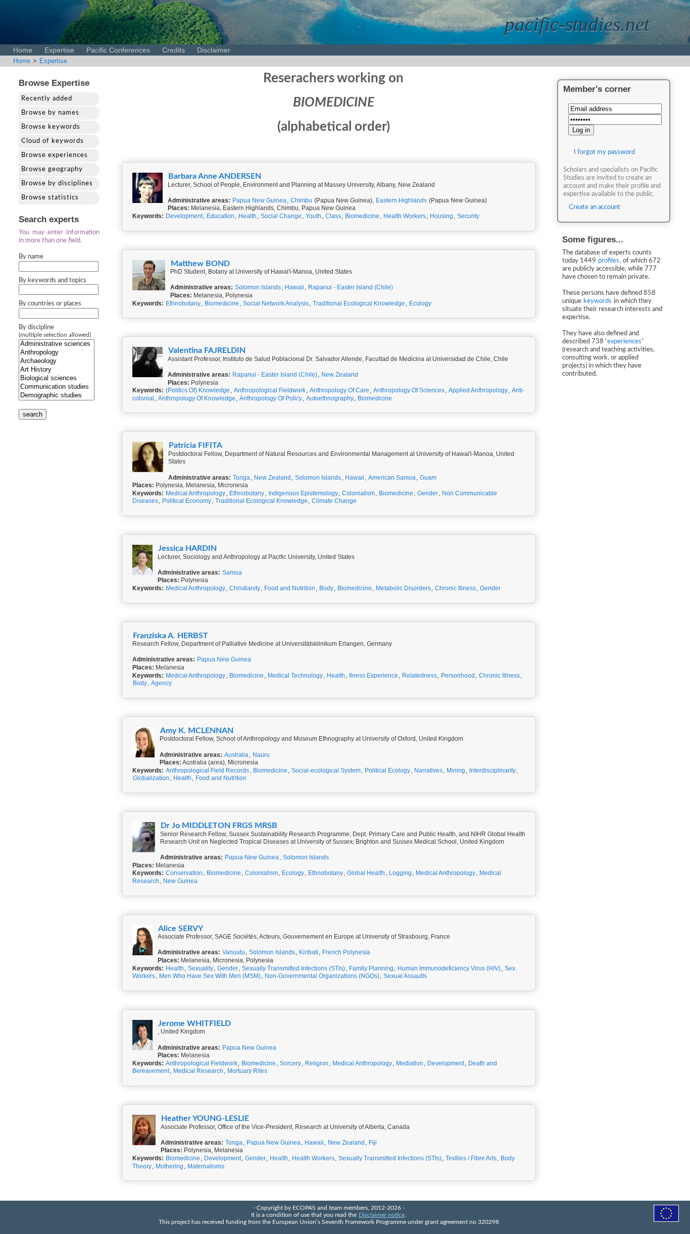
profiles (608, 261)
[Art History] (56, 370)
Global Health (366, 873)
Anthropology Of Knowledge (196, 398)
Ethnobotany (183, 303)
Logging (400, 873)
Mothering (169, 1166)
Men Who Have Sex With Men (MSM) (210, 976)
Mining (456, 770)
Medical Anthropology (195, 493)
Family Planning (371, 968)
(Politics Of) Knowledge (198, 390)
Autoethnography (330, 398)
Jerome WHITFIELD (194, 1023)
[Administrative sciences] (56, 344)
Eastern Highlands (401, 200)
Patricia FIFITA (195, 445)
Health (247, 216)
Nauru (261, 754)
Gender (427, 493)
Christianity (244, 588)
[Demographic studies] (56, 395)
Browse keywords (50, 127)
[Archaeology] (56, 361)
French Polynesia (346, 952)
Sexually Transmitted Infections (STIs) (293, 968)
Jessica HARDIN (187, 548)
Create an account (594, 207)
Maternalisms (205, 1166)
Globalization (151, 778)
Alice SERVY (180, 928)
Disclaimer (213, 50)
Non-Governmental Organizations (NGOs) (322, 976)
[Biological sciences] (56, 378)
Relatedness (419, 675)
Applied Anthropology (478, 390)
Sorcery (290, 1063)
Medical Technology (295, 675)
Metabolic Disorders (403, 588)
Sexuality (200, 968)
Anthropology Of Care (339, 390)
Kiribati (308, 952)
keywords (597, 301)
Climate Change (334, 500)
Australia (236, 754)
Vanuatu (233, 952)
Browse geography (52, 169)
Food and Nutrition (289, 588)
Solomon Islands (258, 287)
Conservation (184, 873)
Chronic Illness (455, 588)
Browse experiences (54, 155)
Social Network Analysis (276, 303)
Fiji (373, 1142)
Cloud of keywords (52, 141)
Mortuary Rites (247, 1070)
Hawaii (294, 287)
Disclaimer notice (382, 1215)
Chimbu (301, 200)
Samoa (232, 572)
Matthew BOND (200, 264)
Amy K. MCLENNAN (196, 731)
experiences (624, 341)
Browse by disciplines (57, 183)
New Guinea (180, 881)
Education (220, 216)
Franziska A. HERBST (170, 636)
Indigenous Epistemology (303, 493)
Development (184, 216)
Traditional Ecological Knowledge (359, 303)
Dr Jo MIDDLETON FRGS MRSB (219, 825)
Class (333, 216)
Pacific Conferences (118, 50)
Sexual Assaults (405, 976)
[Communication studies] (56, 387)
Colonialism (358, 493)
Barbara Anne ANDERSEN (214, 176)
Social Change (281, 216)
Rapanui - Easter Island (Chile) (350, 287)
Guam (428, 477)
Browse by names (50, 113)
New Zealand (339, 374)
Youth (313, 216)
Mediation (409, 1063)
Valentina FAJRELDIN (206, 350)
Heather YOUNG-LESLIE (205, 1118)
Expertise (59, 50)
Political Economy (186, 500)
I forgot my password (604, 152)
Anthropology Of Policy (270, 398)
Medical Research (198, 1070)
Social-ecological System (326, 770)
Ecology (420, 303)
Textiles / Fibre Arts (471, 1158)
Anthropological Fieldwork (270, 390)
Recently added (46, 98)
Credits (173, 50)
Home (22, 50)
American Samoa (392, 477)
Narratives (428, 770)
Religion (316, 1063)
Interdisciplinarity (492, 770)
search (32, 414)
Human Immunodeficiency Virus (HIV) (449, 968)
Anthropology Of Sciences (409, 390)
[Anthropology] (56, 352)
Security (468, 216)
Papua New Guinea (259, 200)
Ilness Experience (373, 675)
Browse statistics (50, 197)
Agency (161, 683)
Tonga (241, 477)
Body (326, 588)
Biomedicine (362, 216)
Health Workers (404, 216)
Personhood (458, 675)
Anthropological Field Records (207, 770)
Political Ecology (387, 770)
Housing (441, 216)
